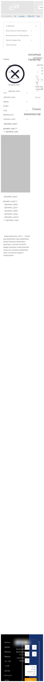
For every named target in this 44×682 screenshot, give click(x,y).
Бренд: (5, 102)
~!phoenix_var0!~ (9, 119)
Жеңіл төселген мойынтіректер (16, 31)
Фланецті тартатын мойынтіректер (17, 35)
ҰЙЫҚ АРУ (10, 26)
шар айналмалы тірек (11, 239)
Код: (5, 110)
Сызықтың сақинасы (11, 250)
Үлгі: (5, 93)
